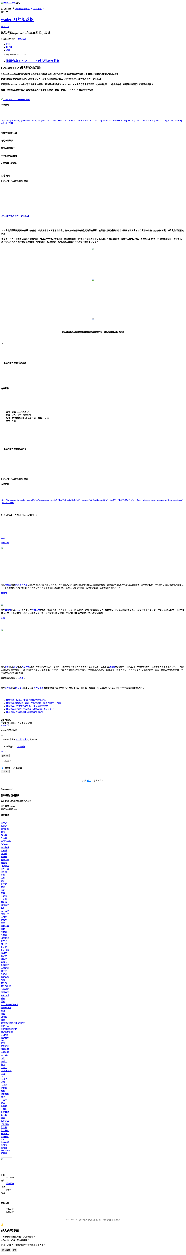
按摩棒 (4, 1115)
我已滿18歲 (6, 1250)
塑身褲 (4, 1148)
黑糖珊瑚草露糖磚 (9, 1029)
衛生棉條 (5, 1131)
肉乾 (3, 890)
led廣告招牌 (6, 1071)
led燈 (3, 1074)
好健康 (4, 962)
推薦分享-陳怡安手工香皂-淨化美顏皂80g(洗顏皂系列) (30, 709)
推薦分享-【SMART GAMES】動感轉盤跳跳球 (27, 706)
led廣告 (4, 1079)
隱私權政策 (107, 1220)
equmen (18, 610)
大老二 (4, 1100)
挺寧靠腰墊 (6, 1008)
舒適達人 (19, 688)
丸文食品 (26, 667)
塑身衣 (4, 593)
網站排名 (5, 1038)
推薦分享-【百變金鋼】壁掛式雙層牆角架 (24, 712)
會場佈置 (5, 1052)
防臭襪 (4, 838)
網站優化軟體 (7, 1032)
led (2, 1076)
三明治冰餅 (6, 841)
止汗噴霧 (5, 860)
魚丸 (3, 893)
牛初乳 (4, 974)
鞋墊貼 (4, 863)
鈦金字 (4, 1082)
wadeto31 (5, 725)
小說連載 (21, 747)
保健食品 (5, 965)
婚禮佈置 (5, 1049)
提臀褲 (4, 1153)
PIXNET (74, 1220)
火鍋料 (4, 899)
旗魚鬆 (112, 667)
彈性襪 (4, 1088)
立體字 (4, 1061)
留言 (25, 739)
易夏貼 (4, 850)
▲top (3, 751)
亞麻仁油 (5, 968)
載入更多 (5, 756)
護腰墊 (4, 1017)
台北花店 (5, 1055)
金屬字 (4, 1068)
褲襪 (3, 1091)
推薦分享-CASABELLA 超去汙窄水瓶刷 (32, 61)
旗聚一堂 (5, 869)
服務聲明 (117, 1220)
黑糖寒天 (5, 1026)
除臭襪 (8, 585)
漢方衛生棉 (38, 688)
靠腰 (3, 1011)
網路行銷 (5, 1137)
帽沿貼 (4, 826)
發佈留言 (5, 771)
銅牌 (3, 1064)
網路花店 (5, 1046)
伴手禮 (4, 884)
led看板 (4, 1085)
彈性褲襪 (5, 1094)
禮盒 (21, 678)
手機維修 (5, 1124)
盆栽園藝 (5, 995)
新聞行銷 (5, 1142)
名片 (8, 50)
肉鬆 (3, 878)
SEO (3, 1040)
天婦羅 (4, 896)
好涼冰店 (5, 844)
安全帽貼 (5, 847)
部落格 (9, 47)
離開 (14, 1250)
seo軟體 (4, 1035)
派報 (3, 1058)
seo (2, 1139)
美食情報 (22, 39)
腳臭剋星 (5, 543)
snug (3, 538)
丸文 (15, 667)
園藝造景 (5, 992)
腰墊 (3, 1014)
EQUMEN (5, 1150)
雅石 (3, 998)
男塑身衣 (36, 610)
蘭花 (3, 1002)
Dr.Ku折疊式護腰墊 (9, 1005)
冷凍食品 (5, 905)
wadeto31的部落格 (17, 19)
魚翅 (3, 908)
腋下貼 (4, 854)
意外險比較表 (7, 986)
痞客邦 (19, 739)
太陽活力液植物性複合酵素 (13, 1023)
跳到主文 (5, 27)
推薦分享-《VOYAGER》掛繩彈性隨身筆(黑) (26, 700)
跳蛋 (3, 1118)
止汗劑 (4, 857)
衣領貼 (4, 823)
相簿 (8, 44)
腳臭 (3, 832)
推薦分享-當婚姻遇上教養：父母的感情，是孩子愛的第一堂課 (33, 703)
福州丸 (4, 902)
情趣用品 (5, 1112)
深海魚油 (5, 977)
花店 (3, 1043)
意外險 (4, 983)
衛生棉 (8, 688)
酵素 (3, 980)
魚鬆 (3, 618)
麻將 (3, 1097)
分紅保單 (5, 989)
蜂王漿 (4, 971)
